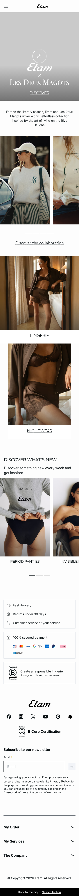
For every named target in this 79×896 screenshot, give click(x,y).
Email (8, 757)
